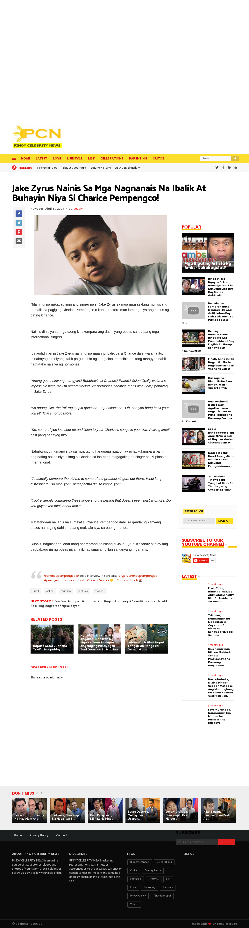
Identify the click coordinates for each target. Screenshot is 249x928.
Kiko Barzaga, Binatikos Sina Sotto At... (217, 815)
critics (49, 591)
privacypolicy (138, 896)
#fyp (121, 576)
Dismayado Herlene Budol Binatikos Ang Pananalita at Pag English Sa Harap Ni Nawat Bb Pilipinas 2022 (208, 341)
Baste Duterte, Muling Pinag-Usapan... (138, 815)
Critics (158, 158)
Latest (41, 158)
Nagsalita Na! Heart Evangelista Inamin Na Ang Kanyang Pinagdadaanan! (221, 459)
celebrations (164, 862)
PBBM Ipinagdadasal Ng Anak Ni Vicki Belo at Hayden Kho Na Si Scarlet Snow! (221, 436)
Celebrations (111, 158)
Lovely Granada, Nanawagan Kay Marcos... (177, 815)
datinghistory (153, 870)
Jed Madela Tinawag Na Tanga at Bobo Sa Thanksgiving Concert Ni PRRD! (220, 483)
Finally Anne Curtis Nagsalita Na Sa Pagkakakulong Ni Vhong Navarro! (221, 364)
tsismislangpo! (162, 896)
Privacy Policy (39, 835)
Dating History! (101, 168)
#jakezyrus (52, 580)
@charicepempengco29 (61, 576)
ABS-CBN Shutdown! (128, 168)
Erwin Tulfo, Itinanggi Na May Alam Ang (29, 817)
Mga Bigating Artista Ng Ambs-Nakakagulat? (207, 265)
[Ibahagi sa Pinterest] (19, 232)
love (133, 887)
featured (66, 591)
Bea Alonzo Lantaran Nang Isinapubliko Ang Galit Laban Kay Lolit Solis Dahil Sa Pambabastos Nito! (207, 313)
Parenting (138, 158)
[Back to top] (239, 918)
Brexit (36, 591)
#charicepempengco (141, 576)
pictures (83, 591)
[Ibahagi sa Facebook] (19, 213)
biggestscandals (139, 862)
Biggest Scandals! (75, 168)
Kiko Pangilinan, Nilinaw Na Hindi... (102, 817)
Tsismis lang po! (47, 168)
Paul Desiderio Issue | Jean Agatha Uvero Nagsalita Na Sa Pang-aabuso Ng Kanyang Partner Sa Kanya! (207, 411)
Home (25, 158)
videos (99, 591)
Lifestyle (74, 158)
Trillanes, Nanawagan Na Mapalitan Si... (66, 817)
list (168, 879)
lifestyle (153, 879)
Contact (61, 835)
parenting (149, 887)
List (91, 158)
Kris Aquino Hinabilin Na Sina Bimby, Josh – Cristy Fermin (220, 383)
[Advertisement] (38, 60)
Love (57, 158)
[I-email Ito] (19, 241)
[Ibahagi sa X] (19, 223)
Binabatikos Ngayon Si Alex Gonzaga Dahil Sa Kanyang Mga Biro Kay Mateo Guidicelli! (221, 287)
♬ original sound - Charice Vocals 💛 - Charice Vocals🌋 (101, 580)
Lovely (78, 208)
